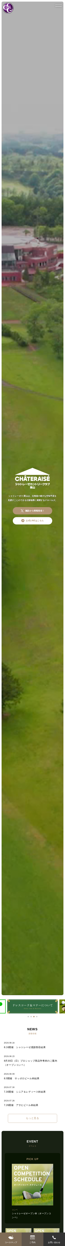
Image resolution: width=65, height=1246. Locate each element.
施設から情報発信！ (34, 510)
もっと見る (32, 1118)
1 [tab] (28, 1016)
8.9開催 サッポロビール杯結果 (21, 1078)
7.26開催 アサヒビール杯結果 (21, 1105)
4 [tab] (36, 1016)
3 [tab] (34, 1016)
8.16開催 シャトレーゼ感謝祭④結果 (25, 1047)
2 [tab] (31, 1016)
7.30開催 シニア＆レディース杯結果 (25, 1092)
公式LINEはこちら (35, 520)
